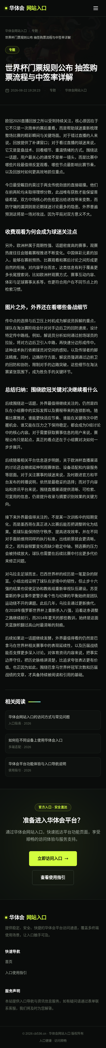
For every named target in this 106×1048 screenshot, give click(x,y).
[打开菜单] (96, 8)
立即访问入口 (50, 858)
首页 (8, 962)
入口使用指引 (16, 973)
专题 (35, 31)
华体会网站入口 (16, 31)
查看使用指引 (53, 877)
